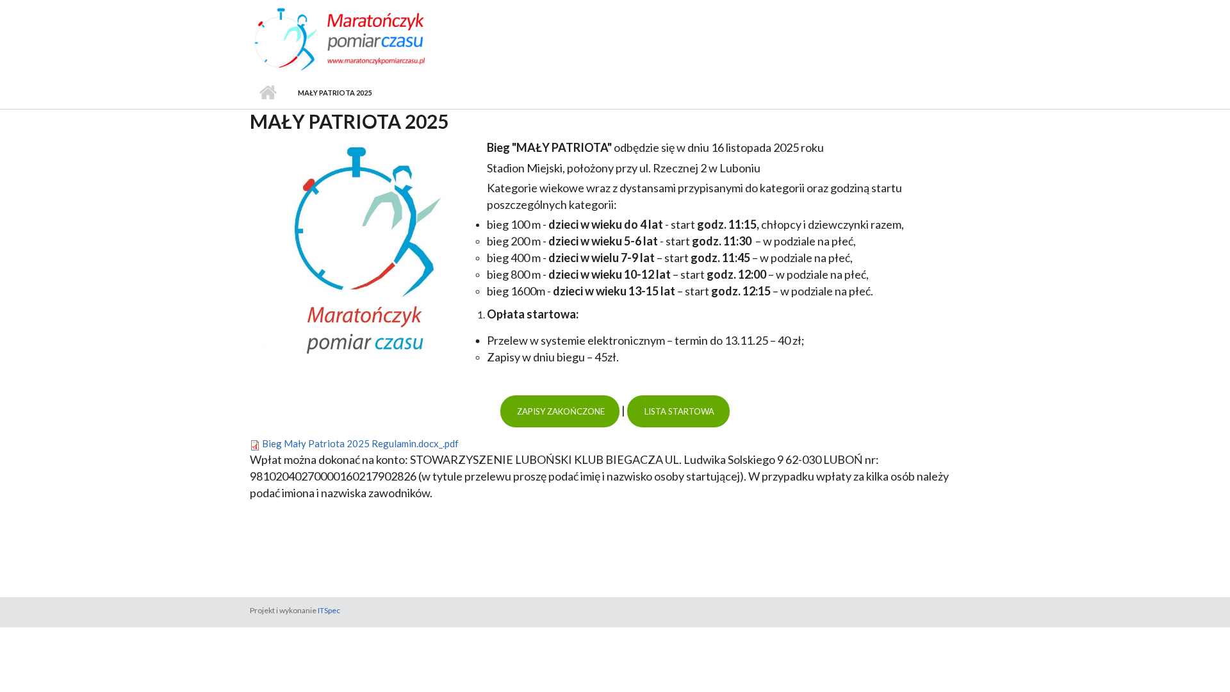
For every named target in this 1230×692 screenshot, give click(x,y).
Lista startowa (678, 411)
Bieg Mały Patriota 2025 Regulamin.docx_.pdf (360, 443)
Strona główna (267, 93)
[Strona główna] (363, 38)
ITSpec (329, 610)
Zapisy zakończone (560, 411)
